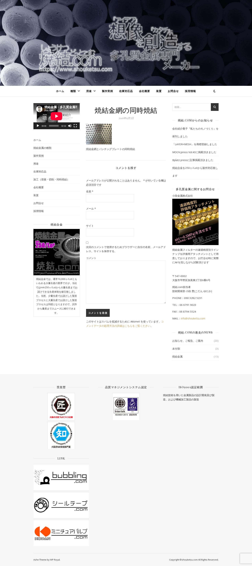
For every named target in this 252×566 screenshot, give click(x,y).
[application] (56, 116)
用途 (89, 91)
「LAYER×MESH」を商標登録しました (194, 144)
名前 (89, 191)
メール (91, 208)
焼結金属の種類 (42, 147)
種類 (73, 91)
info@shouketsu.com (193, 318)
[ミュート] (69, 126)
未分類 (176, 348)
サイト (90, 225)
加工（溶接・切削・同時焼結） (51, 179)
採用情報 (190, 91)
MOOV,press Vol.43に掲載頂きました (194, 152)
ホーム (60, 91)
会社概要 (144, 91)
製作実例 (107, 91)
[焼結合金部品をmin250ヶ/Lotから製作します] (56, 252)
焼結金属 (177, 356)
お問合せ (173, 91)
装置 (159, 91)
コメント (91, 258)
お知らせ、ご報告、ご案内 (187, 340)
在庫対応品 (126, 91)
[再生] (38, 126)
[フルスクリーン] (75, 126)
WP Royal (55, 559)
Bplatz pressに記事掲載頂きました (192, 160)
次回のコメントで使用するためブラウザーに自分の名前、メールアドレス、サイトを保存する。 (126, 249)
